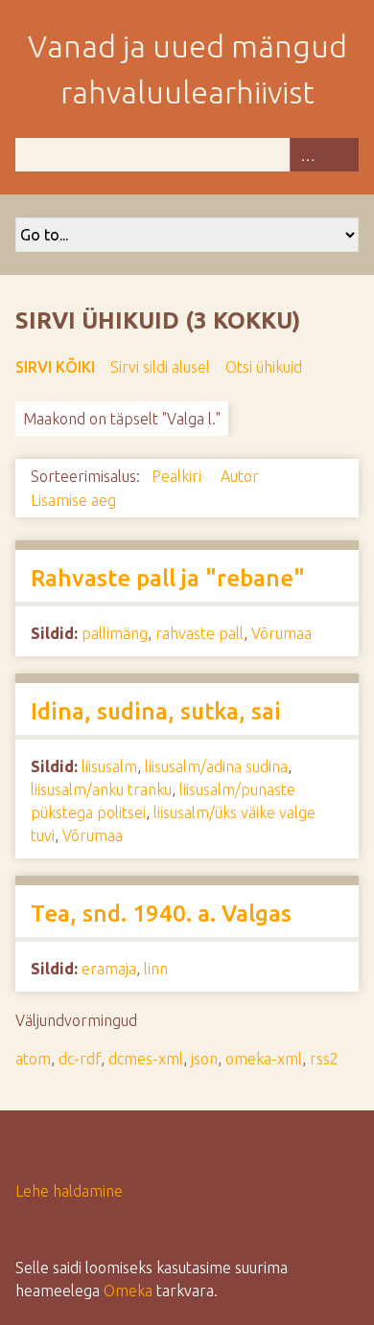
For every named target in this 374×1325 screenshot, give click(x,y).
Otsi (341, 154)
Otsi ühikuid (263, 367)
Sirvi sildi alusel (160, 367)
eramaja (109, 968)
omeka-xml (263, 1058)
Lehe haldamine (69, 1190)
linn (156, 968)
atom (33, 1058)
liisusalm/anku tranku (101, 789)
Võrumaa (281, 633)
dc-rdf (79, 1058)
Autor (242, 476)
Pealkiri (178, 476)
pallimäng (115, 633)
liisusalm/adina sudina (216, 766)
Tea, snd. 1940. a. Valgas (161, 913)
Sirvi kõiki (55, 367)
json (204, 1058)
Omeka (128, 1290)
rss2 (324, 1058)
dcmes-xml (145, 1058)
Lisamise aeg (73, 500)
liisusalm (109, 766)
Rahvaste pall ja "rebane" (168, 578)
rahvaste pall (199, 633)
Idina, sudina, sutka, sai (156, 711)
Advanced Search (307, 154)
